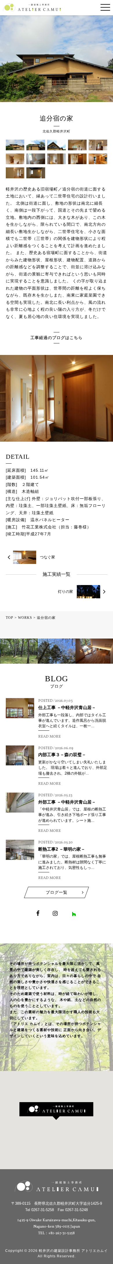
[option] (19, 651)
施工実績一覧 (56, 574)
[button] (56, 1111)
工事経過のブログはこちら (56, 337)
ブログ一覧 (57, 892)
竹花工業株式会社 (39, 527)
